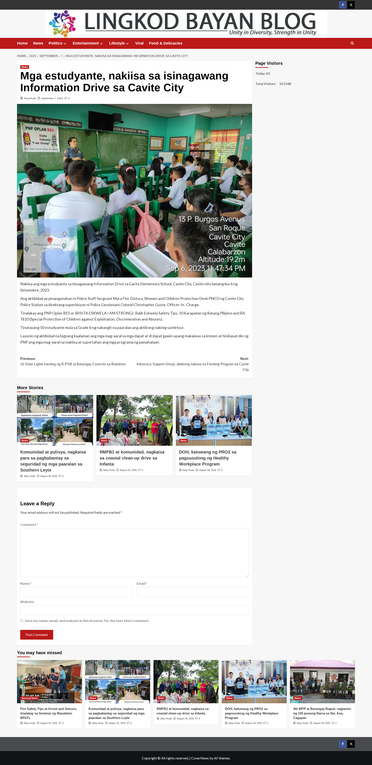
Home (22, 43)
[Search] (352, 43)
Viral (139, 43)
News (38, 43)
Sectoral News (30, 698)
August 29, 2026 (48, 476)
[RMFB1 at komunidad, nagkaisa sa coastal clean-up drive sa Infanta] (134, 420)
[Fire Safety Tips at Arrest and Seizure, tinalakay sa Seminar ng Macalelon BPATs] (49, 681)
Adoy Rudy (30, 98)
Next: (192, 364)
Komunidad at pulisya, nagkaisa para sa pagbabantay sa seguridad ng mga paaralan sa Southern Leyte (116, 713)
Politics (55, 43)
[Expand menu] (64, 43)
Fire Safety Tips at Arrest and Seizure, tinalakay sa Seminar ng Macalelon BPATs (48, 713)
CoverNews (200, 758)
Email (142, 583)
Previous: (73, 361)
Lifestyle (117, 43)
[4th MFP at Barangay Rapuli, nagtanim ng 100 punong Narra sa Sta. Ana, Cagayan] (322, 681)
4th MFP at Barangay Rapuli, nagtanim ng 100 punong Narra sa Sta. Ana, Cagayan (322, 713)
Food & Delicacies (165, 43)
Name (26, 583)
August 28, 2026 (207, 470)
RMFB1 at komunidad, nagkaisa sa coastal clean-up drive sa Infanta (132, 458)
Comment (29, 524)
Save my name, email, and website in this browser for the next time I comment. (87, 620)
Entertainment (86, 43)
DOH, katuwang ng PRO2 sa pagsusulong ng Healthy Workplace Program (207, 458)
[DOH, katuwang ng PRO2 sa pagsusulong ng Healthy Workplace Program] (214, 420)
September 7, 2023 (52, 98)
